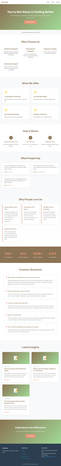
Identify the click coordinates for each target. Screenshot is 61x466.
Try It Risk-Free (30, 22)
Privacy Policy (25, 456)
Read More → (7, 379)
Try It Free (30, 435)
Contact (58, 2)
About (52, 2)
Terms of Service (26, 458)
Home (48, 2)
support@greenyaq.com (49, 456)
